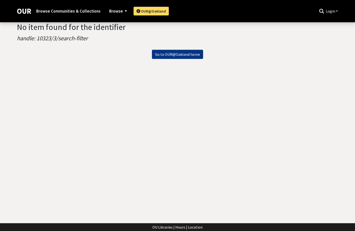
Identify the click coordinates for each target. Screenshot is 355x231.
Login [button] (331, 11)
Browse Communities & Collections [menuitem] (68, 11)
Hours (180, 227)
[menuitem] (117, 11)
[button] (322, 11)
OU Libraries (162, 227)
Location (195, 227)
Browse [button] (116, 11)
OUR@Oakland (153, 11)
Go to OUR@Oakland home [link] (177, 54)
